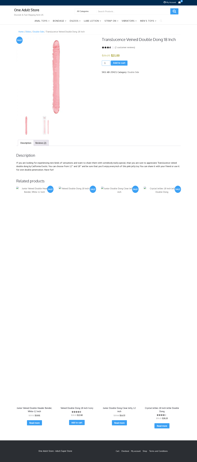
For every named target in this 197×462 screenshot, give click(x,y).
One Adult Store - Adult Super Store (55, 451)
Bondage (58, 20)
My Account (171, 2)
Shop (145, 451)
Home (21, 31)
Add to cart (119, 63)
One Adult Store (26, 10)
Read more (34, 422)
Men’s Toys (147, 20)
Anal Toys (41, 20)
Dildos (74, 20)
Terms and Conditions (158, 451)
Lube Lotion (91, 20)
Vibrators (128, 20)
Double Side (38, 31)
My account (136, 451)
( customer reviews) (125, 47)
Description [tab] (25, 142)
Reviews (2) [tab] (40, 142)
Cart (117, 451)
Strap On (110, 20)
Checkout (125, 451)
